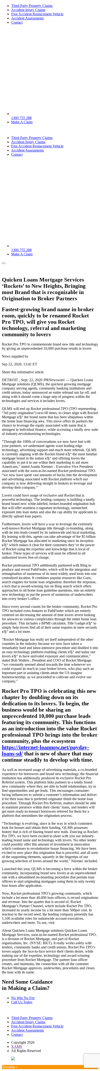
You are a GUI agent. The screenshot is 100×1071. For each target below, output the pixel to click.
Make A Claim (22, 122)
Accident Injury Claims (28, 10)
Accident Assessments (27, 18)
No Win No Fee (23, 998)
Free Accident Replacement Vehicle (37, 14)
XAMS (16, 1047)
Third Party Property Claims (32, 6)
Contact (17, 22)
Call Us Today (22, 1002)
